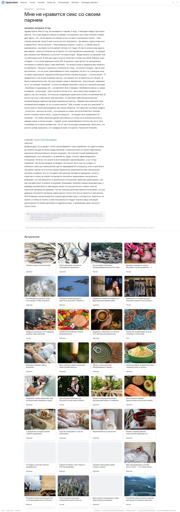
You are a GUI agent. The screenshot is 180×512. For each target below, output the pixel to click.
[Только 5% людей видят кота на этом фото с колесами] (140, 324)
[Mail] (3, 2)
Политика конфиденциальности (166, 510)
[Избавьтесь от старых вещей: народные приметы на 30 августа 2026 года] (140, 291)
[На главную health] (11, 2)
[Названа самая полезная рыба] (40, 258)
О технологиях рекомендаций (146, 510)
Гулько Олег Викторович (45, 140)
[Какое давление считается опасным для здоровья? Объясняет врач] (73, 258)
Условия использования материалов (113, 510)
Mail (3, 510)
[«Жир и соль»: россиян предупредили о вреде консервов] (106, 358)
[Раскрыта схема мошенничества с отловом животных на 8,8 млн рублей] (40, 491)
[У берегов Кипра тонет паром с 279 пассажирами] (73, 457)
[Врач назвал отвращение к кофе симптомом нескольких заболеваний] (106, 491)
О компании (9, 510)
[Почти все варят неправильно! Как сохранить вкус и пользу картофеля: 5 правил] (140, 358)
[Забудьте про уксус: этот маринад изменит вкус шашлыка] (40, 324)
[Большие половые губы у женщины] (40, 358)
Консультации (29, 9)
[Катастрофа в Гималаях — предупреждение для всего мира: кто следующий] (106, 258)
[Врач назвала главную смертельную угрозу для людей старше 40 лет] (140, 391)
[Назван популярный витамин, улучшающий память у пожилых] (106, 391)
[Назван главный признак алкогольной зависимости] (140, 424)
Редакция (97, 510)
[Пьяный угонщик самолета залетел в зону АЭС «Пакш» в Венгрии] (73, 291)
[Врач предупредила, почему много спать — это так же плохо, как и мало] (140, 457)
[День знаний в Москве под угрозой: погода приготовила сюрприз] (73, 391)
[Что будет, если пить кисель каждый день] (40, 457)
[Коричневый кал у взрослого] (106, 424)
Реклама (17, 510)
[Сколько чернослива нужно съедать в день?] (106, 457)
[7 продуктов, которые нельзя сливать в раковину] (40, 424)
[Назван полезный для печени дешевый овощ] (73, 324)
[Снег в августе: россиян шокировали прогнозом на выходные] (73, 491)
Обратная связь (131, 510)
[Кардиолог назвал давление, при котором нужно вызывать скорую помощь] (40, 391)
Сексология (40, 9)
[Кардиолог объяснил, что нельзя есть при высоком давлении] (106, 324)
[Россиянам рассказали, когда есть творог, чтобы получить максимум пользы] (40, 291)
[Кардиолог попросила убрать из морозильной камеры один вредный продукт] (106, 291)
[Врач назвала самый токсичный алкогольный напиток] (73, 358)
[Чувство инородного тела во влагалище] (73, 424)
